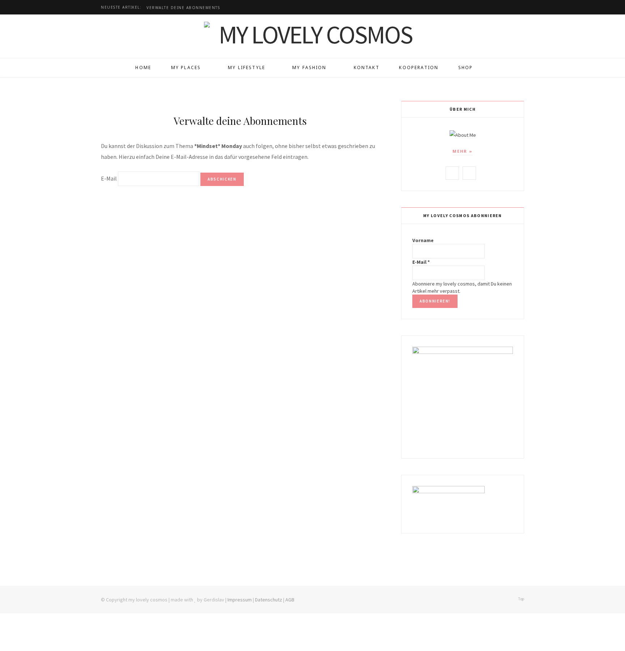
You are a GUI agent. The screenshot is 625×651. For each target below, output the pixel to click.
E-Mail (109, 178)
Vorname (423, 240)
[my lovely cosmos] (312, 34)
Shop (465, 67)
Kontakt (366, 67)
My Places (186, 67)
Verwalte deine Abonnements (183, 7)
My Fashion (309, 67)
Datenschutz (268, 599)
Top (520, 598)
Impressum (240, 599)
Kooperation (418, 67)
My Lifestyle (246, 67)
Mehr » (462, 151)
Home (143, 67)
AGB (289, 599)
